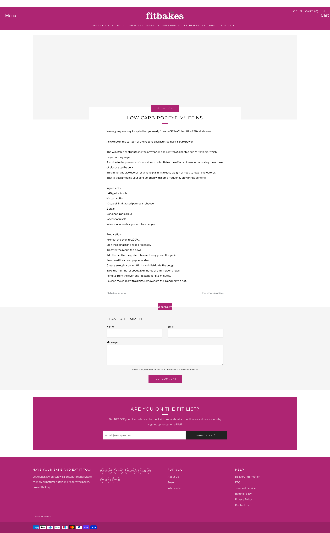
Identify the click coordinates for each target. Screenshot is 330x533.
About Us (226, 25)
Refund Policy (243, 493)
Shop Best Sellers (199, 25)
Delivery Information (247, 476)
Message (112, 342)
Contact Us (242, 505)
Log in (297, 11)
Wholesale (174, 488)
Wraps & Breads (106, 25)
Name (110, 326)
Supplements (169, 25)
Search (172, 482)
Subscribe (204, 435)
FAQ (237, 482)
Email (171, 326)
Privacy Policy (243, 499)
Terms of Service (245, 488)
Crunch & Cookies (139, 25)
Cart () (311, 11)
